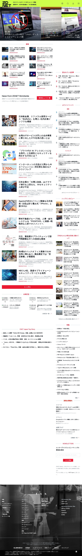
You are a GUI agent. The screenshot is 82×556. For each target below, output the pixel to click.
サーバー (24, 512)
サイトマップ (65, 547)
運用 (23, 520)
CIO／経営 (30, 146)
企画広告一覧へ (46, 313)
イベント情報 (5, 512)
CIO (23, 501)
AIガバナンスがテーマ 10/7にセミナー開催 (24, 2)
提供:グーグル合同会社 (32, 158)
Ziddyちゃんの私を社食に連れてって (68, 319)
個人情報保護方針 (18, 547)
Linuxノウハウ (61, 344)
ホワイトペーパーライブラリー (70, 192)
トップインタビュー (72, 229)
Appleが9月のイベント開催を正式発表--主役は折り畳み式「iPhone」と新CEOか (36, 203)
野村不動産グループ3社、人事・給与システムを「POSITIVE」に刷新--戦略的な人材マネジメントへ (36, 221)
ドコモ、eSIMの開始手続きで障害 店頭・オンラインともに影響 (22, 339)
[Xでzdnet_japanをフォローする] (41, 494)
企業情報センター (6, 507)
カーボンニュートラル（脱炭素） (66, 375)
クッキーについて (37, 547)
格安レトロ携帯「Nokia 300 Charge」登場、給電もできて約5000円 (23, 333)
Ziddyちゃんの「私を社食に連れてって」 (68, 357)
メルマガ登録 (68, 460)
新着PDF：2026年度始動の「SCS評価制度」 (25, 4)
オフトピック (30, 214)
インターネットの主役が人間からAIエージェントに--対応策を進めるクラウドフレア (35, 166)
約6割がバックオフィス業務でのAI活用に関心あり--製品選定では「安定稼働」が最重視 (35, 254)
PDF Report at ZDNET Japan (65, 354)
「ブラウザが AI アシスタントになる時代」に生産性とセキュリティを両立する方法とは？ (35, 153)
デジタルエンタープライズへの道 (66, 364)
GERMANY (64, 512)
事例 (3, 501)
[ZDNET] (7, 3)
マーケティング (26, 522)
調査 (23, 531)
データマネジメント (27, 524)
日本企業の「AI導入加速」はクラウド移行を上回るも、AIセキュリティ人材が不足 (35, 184)
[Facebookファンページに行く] (36, 494)
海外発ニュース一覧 (44, 98)
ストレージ (24, 514)
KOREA (63, 514)
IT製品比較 (4, 514)
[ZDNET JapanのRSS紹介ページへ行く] (45, 494)
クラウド (29, 177)
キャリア (24, 526)
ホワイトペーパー (6, 505)
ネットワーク (25, 516)
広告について (48, 547)
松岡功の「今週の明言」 (63, 328)
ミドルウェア (25, 518)
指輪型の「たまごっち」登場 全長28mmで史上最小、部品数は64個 (23, 336)
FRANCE (63, 510)
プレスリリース (6, 510)
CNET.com (64, 501)
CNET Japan (71, 472)
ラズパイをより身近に (63, 389)
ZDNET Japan (45, 503)
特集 (76, 398)
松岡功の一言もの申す (63, 336)
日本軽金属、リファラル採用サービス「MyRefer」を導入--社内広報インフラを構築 (35, 118)
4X (42, 499)
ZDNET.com (64, 503)
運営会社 (56, 547)
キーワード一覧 (6, 516)
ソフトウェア (30, 131)
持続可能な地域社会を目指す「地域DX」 (68, 377)
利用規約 (27, 547)
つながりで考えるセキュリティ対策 (66, 367)
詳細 (31, 554)
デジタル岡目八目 (62, 338)
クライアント (25, 505)
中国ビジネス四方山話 (63, 351)
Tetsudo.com (45, 505)
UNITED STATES (65, 508)
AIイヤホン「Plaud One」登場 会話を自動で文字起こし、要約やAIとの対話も (26, 347)
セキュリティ (30, 196)
